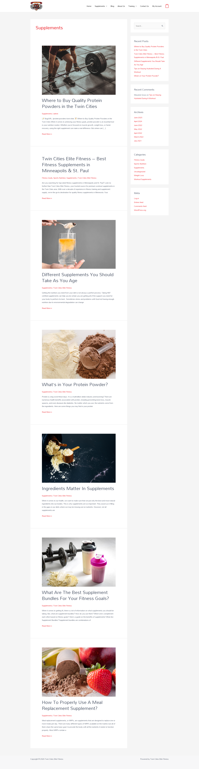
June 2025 (138, 117)
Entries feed (138, 202)
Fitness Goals (47, 178)
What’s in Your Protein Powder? (75, 384)
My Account (156, 6)
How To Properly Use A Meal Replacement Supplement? (72, 705)
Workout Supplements (142, 179)
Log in (136, 198)
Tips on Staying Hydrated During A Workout (147, 96)
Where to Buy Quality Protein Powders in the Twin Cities (72, 103)
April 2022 (138, 133)
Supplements (100, 6)
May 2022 (138, 129)
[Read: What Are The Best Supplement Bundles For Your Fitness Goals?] (79, 562)
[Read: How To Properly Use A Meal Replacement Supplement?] (79, 672)
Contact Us (144, 6)
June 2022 (138, 125)
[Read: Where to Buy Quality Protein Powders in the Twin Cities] (79, 70)
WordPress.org (140, 210)
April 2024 (138, 121)
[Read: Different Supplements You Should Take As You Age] (79, 244)
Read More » (47, 134)
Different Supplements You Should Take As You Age (78, 277)
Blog (112, 6)
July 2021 (138, 140)
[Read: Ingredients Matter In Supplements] (79, 458)
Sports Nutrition (59, 178)
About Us (121, 6)
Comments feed (140, 206)
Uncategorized (139, 171)
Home (89, 6)
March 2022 (138, 137)
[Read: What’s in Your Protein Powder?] (79, 354)
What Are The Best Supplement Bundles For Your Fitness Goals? (75, 595)
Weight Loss (139, 175)
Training (131, 6)
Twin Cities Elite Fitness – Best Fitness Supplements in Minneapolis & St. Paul (74, 164)
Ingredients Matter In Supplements (78, 488)
